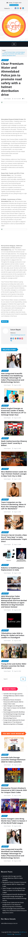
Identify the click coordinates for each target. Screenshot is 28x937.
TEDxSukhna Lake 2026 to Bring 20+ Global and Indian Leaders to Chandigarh (12, 635)
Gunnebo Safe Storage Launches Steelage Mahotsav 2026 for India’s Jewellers (13, 696)
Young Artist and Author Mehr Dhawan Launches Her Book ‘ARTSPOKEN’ (13, 666)
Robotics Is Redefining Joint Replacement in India (12, 569)
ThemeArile (17, 934)
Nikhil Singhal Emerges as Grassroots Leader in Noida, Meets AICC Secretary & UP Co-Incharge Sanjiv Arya (13, 411)
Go (23, 679)
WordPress (22, 932)
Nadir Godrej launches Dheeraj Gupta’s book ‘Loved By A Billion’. (14, 443)
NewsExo (9, 934)
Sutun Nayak (7, 98)
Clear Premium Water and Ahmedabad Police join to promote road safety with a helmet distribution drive (13, 53)
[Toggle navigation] (14, 44)
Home (4, 50)
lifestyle (5, 321)
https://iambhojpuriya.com (17, 335)
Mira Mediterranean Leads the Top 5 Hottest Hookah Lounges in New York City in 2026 (14, 474)
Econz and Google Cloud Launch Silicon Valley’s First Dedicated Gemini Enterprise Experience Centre (14, 910)
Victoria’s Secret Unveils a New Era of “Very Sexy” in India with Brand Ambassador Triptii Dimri (14, 538)
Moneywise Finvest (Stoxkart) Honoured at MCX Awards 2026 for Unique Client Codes (13, 702)
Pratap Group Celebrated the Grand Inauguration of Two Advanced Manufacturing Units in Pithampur (13, 722)
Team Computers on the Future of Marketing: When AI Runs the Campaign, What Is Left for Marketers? (13, 505)
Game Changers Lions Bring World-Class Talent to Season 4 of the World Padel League (14, 708)
